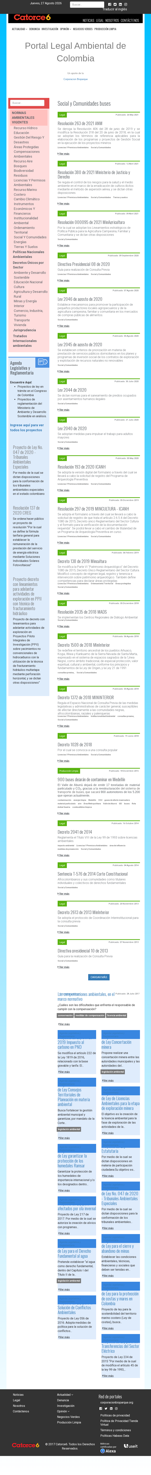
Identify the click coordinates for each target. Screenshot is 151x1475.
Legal (99, 20)
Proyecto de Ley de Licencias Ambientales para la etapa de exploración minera (120, 1100)
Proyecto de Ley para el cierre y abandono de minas (117, 1246)
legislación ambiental (113, 1072)
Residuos (21, 175)
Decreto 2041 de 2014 (75, 831)
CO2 (100, 800)
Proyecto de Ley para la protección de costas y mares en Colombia (119, 1295)
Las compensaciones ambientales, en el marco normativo (86, 996)
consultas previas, (66, 673)
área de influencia (117, 846)
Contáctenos (130, 20)
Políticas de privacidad (115, 1415)
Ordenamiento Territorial (102, 584)
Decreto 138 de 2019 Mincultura (82, 561)
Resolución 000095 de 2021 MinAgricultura (91, 222)
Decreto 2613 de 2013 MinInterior (83, 912)
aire (79, 804)
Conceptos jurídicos (69, 994)
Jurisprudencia (24, 330)
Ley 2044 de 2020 (72, 389)
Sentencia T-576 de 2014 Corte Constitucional (93, 873)
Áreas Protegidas (26, 147)
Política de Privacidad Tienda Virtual (119, 1422)
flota (134, 804)
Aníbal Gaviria (64, 807)
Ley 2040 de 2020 (72, 428)
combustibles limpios (82, 807)
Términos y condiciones (115, 1430)
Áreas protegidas (123, 584)
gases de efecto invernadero (117, 800)
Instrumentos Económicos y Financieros (24, 208)
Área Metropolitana (92, 804)
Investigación (50, 29)
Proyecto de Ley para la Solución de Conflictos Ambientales (75, 1307)
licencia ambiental (116, 1015)
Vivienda (20, 325)
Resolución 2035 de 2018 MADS (82, 611)
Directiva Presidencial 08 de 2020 (84, 264)
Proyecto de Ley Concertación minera (116, 1042)
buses (127, 804)
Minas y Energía (25, 301)
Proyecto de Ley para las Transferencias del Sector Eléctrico (120, 1346)
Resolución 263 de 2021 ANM (80, 123)
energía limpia (79, 800)
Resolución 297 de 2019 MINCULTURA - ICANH (93, 508)
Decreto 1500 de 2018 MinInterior (84, 644)
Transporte (22, 320)
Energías (20, 242)
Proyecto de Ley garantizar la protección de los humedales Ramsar (72, 1158)
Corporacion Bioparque (76, 79)
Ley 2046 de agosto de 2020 (80, 299)
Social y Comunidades (30, 237)
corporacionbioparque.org (116, 1402)
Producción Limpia (105, 29)
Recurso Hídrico (25, 128)
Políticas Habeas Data (114, 1435)
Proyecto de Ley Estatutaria (113, 1148)
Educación (21, 133)
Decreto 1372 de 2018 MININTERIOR (86, 697)
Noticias (88, 20)
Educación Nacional (28, 282)
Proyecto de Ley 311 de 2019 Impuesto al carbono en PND (75, 1042)
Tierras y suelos (26, 247)
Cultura (19, 287)
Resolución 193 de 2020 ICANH (82, 466)
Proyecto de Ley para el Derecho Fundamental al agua (74, 1251)
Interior (19, 306)
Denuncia (34, 29)
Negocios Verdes (83, 29)
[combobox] (87, 4)
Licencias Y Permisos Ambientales (73, 148)
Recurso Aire (23, 161)
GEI (120, 804)
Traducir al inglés (114, 9)
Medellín (92, 800)
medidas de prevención (68, 849)
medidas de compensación (90, 1015)
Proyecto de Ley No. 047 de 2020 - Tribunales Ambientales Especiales (119, 1195)
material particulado (67, 804)
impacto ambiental (66, 846)
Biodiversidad (24, 171)
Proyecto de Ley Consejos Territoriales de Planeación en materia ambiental (74, 1094)
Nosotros (112, 20)
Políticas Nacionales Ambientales (28, 254)
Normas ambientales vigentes (23, 117)
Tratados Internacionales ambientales (25, 340)
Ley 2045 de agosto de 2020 (80, 344)
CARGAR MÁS (99, 977)
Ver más (64, 153)
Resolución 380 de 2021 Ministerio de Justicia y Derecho (94, 174)
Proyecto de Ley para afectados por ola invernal (77, 1206)
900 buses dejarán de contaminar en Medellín (91, 779)
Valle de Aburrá (110, 804)
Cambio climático (27, 199)
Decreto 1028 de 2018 (75, 744)
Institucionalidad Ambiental (103, 716)
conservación (65, 1015)
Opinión (64, 29)
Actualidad (19, 29)
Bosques (20, 166)
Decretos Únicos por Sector (28, 265)
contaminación (64, 800)
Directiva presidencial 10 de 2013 (83, 950)
